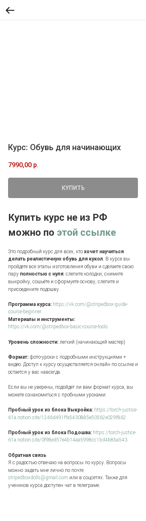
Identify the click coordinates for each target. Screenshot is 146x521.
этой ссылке (86, 232)
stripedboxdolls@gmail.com (38, 477)
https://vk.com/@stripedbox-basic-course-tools (58, 326)
